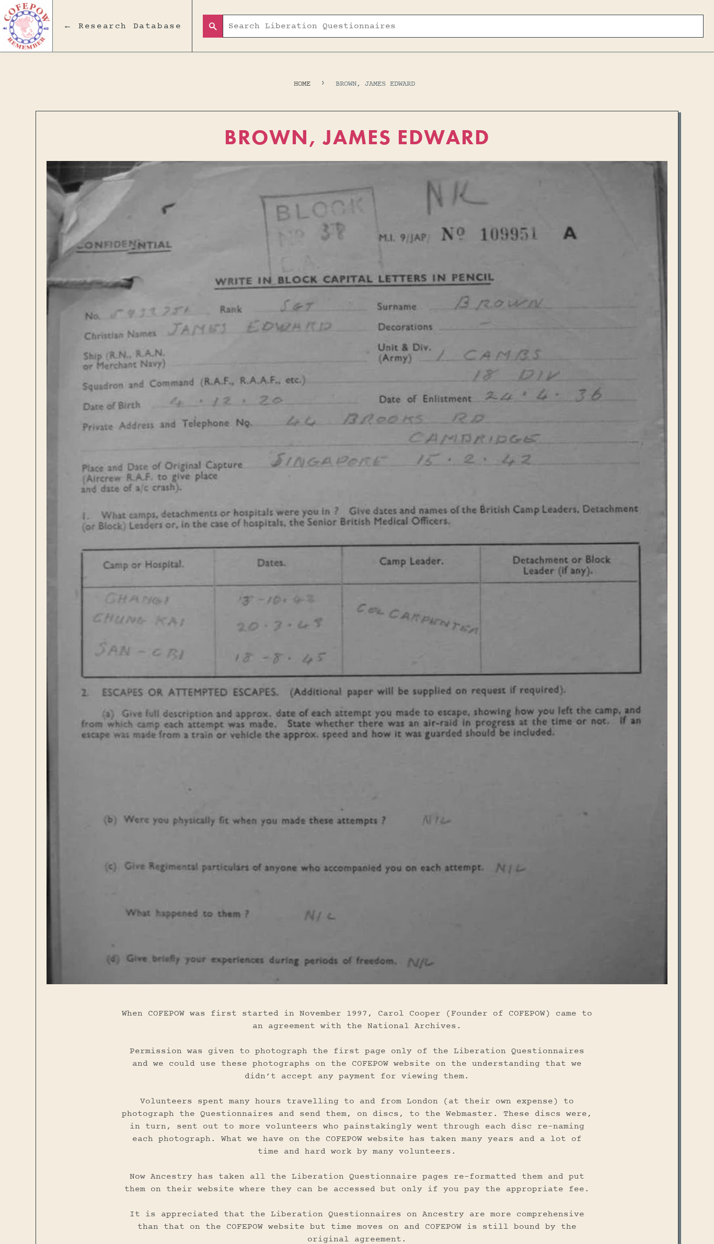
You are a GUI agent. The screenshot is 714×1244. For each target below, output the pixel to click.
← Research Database (122, 26)
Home (302, 84)
